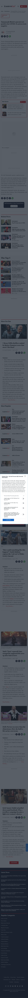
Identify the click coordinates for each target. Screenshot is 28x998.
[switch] (23, 498)
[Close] (25, 476)
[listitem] (14, 495)
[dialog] (14, 499)
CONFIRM (8, 519)
